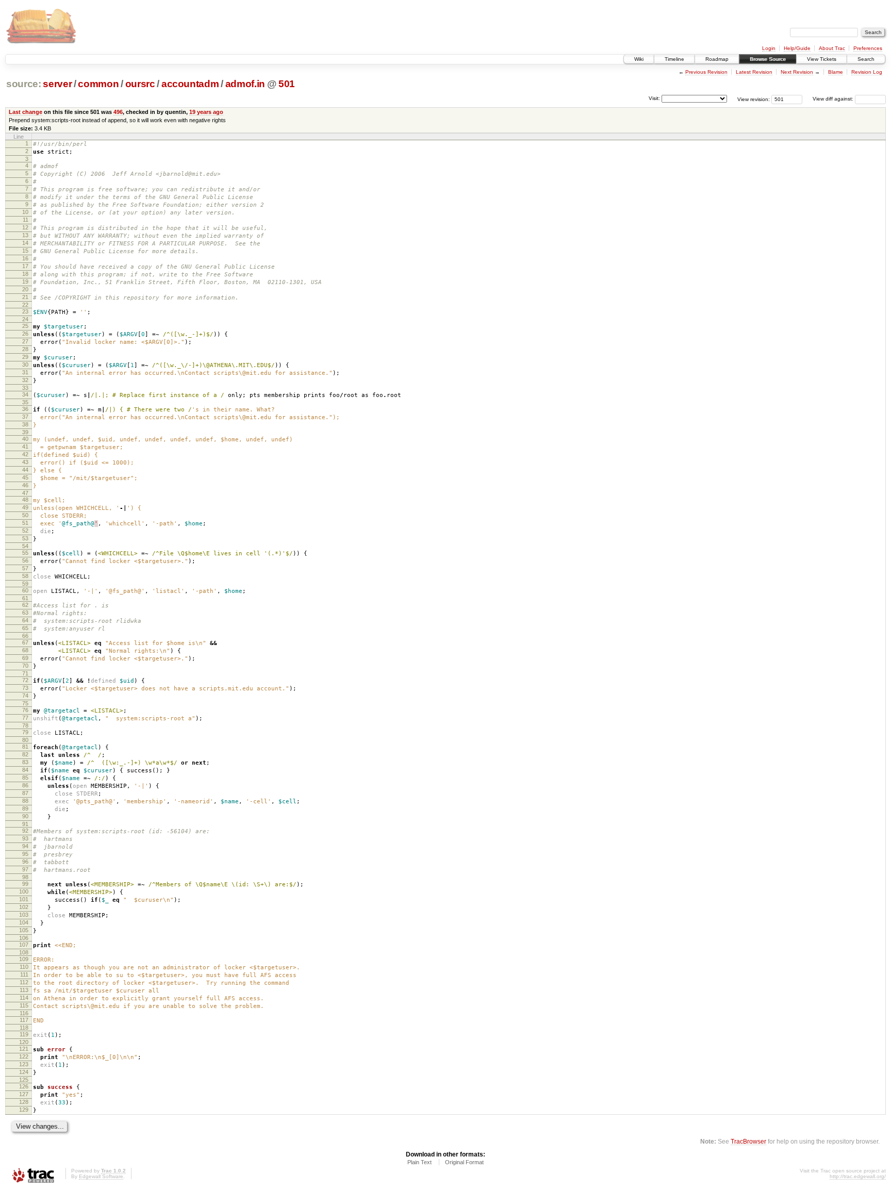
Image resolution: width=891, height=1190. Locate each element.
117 (24, 1020)
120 (23, 1042)
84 (25, 770)
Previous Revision (706, 72)
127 (23, 1094)
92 (25, 831)
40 (25, 439)
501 (286, 83)
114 (24, 998)
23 (25, 311)
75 (25, 703)
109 (23, 959)
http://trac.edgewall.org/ (858, 1176)
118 (24, 1027)
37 (25, 417)
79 (25, 732)
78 (25, 725)
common (98, 83)
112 (24, 982)
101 (23, 899)
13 (25, 235)
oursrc (140, 83)
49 (25, 507)
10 (25, 212)
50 (25, 515)
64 (25, 620)
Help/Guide (797, 48)
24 (25, 319)
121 (23, 1049)
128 (23, 1102)
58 (25, 576)
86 (25, 785)
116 (24, 1013)
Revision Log (866, 72)
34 (25, 394)
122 (23, 1056)
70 (25, 666)
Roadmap (717, 59)
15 (25, 250)
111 (24, 974)
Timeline (674, 59)
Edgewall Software (101, 1176)
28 (25, 349)
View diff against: (834, 99)
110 (24, 967)
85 (25, 777)
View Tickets (821, 59)
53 (25, 538)
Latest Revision (754, 72)
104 (23, 922)
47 (25, 493)
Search (865, 59)
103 (23, 915)
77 (25, 718)
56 (25, 560)
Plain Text (419, 1162)
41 (25, 446)
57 (25, 568)
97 (25, 869)
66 (25, 636)
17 (25, 266)
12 (25, 227)
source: (23, 83)
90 (25, 816)
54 (25, 546)
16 (25, 258)
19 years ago (206, 112)
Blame (835, 72)
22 (25, 305)
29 (25, 357)
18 (25, 274)
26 (25, 333)
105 (23, 930)
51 (25, 523)
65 (25, 628)
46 (25, 485)
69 (25, 658)
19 (25, 281)
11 (25, 220)
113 (24, 990)
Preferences (867, 48)
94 (25, 846)
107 (23, 944)
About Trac (832, 48)
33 (25, 388)
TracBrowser (748, 1141)
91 (25, 824)
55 (25, 553)
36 (25, 409)
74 (25, 695)
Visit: (654, 98)
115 (24, 1005)
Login (769, 48)
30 (25, 364)
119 (24, 1034)
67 (25, 642)
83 (25, 762)
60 (25, 590)
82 (25, 754)
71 (25, 673)
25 (25, 326)
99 (25, 884)
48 (25, 500)
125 (23, 1080)
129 (23, 1109)
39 (25, 432)
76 (25, 710)
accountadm (190, 83)
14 (25, 243)
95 (25, 854)
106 (23, 938)
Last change (25, 112)
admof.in (245, 83)
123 (23, 1064)
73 (25, 688)
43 (25, 462)
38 (25, 424)
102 (23, 907)
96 (25, 861)
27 (25, 341)
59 (25, 584)
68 (25, 650)
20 (25, 289)
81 (25, 746)
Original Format (464, 1162)
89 (25, 808)
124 (23, 1072)
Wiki (639, 59)
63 (25, 612)
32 (25, 380)
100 (23, 891)
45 (25, 477)
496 (118, 112)
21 (25, 297)
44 (25, 470)
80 (25, 740)
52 (25, 530)
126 (23, 1086)
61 (25, 598)
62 (25, 605)
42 (25, 454)
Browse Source (768, 59)
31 (25, 372)
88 (25, 801)
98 (25, 877)
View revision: (753, 99)
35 (25, 402)
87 (25, 793)
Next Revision (797, 72)
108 (23, 952)
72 (25, 680)
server (57, 83)
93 (25, 838)
